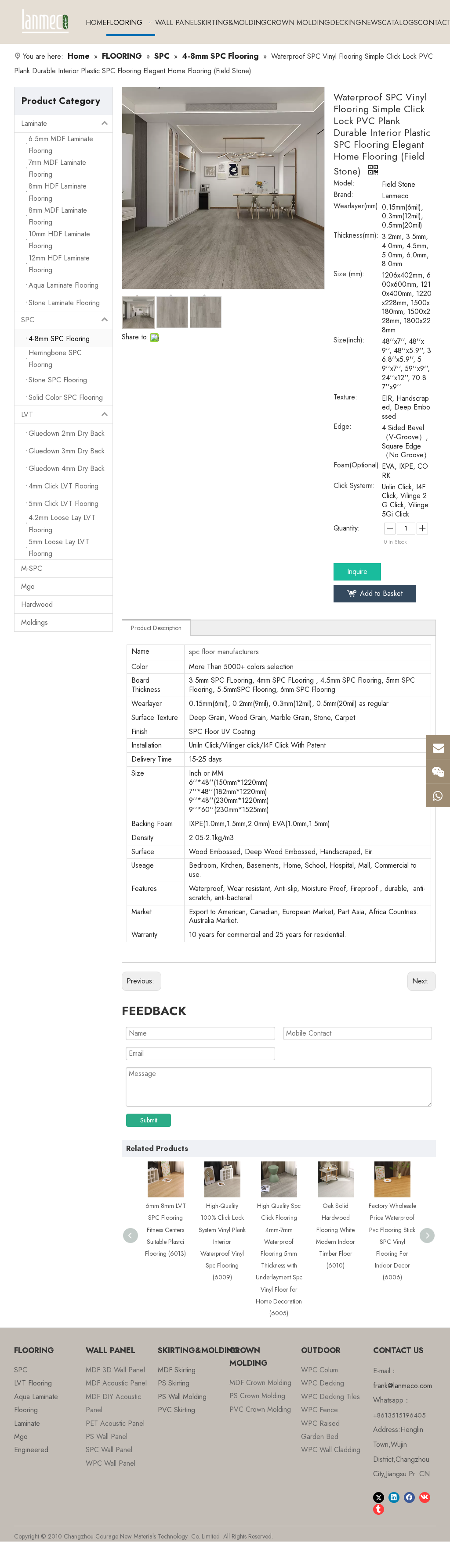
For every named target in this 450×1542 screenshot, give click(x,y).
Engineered (31, 1450)
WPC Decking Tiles (330, 1397)
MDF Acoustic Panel (116, 1383)
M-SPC (31, 568)
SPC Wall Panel (109, 1450)
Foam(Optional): (357, 466)
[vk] (424, 1497)
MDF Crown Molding (260, 1383)
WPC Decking (322, 1383)
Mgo (28, 586)
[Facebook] (409, 1497)
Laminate (34, 123)
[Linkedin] (393, 1497)
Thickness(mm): (356, 236)
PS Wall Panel (106, 1437)
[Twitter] (378, 1497)
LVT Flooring (33, 1383)
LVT (27, 415)
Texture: (345, 398)
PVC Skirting (176, 1410)
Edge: (343, 427)
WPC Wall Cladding (330, 1450)
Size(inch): (349, 341)
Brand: (343, 195)
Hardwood (37, 604)
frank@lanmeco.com (402, 1386)
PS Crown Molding (257, 1396)
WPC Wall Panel (110, 1463)
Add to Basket (381, 593)
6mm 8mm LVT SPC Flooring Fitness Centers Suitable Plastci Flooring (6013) (159, 1229)
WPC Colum (319, 1370)
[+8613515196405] (438, 795)
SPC (27, 320)
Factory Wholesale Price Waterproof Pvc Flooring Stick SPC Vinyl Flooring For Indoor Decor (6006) (386, 1241)
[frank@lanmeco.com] (438, 747)
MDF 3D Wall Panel (115, 1370)
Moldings (34, 622)
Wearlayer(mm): (357, 207)
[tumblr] (378, 1509)
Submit (148, 1120)
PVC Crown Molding (260, 1409)
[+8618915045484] (438, 771)
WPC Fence (319, 1410)
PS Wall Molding (182, 1397)
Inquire (357, 571)
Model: (344, 184)
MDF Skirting (177, 1370)
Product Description (156, 627)
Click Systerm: (354, 487)
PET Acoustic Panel (115, 1423)
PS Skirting (173, 1383)
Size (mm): (349, 275)
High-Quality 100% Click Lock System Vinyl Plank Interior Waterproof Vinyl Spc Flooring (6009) (216, 1241)
